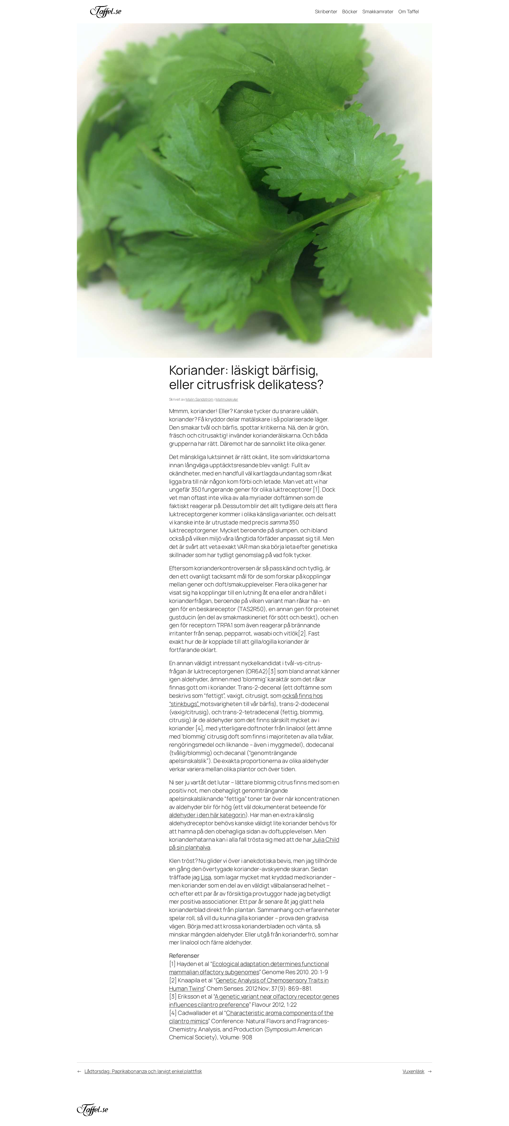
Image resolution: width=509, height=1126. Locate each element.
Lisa (206, 877)
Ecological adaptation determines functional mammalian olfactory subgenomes (249, 968)
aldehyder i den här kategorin (207, 815)
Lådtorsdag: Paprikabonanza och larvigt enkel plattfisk (143, 1071)
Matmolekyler (227, 399)
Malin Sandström (199, 399)
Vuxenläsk (413, 1071)
